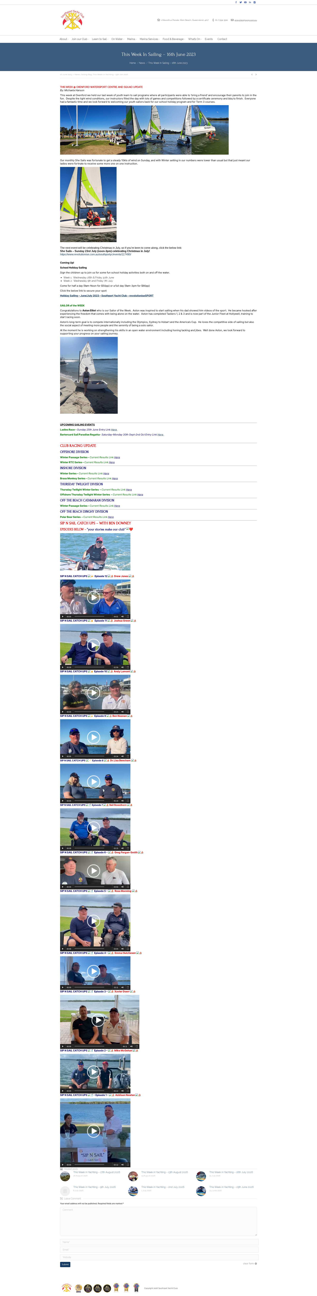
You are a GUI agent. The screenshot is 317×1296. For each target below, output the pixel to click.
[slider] (89, 616)
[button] (93, 597)
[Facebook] (236, 2)
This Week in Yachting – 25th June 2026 (231, 1187)
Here (114, 429)
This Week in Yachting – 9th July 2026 (94, 1187)
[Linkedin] (250, 2)
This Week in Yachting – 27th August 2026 (96, 1172)
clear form (248, 1263)
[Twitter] (241, 2)
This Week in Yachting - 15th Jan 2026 (110, 74)
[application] (95, 599)
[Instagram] (255, 2)
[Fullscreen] (128, 616)
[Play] (62, 616)
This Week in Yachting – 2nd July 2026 (162, 1187)
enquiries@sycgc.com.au (246, 20)
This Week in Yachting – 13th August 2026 (164, 1172)
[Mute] (122, 616)
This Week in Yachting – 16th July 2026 (231, 1172)
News (142, 63)
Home (133, 63)
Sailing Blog (86, 74)
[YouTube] (245, 2)
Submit (65, 1264)
